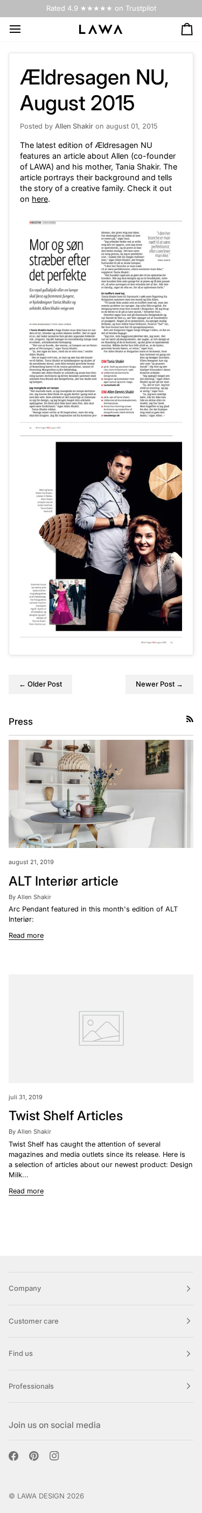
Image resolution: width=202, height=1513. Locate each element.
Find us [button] (21, 1353)
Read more (26, 935)
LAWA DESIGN (41, 1495)
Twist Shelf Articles (66, 1115)
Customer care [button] (34, 1321)
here (40, 198)
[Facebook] (13, 1456)
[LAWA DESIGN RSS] (189, 719)
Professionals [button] (31, 1386)
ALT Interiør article (64, 881)
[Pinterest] (34, 1456)
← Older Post (40, 684)
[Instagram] (54, 1456)
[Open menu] (25, 29)
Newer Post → (159, 684)
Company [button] (25, 1288)
